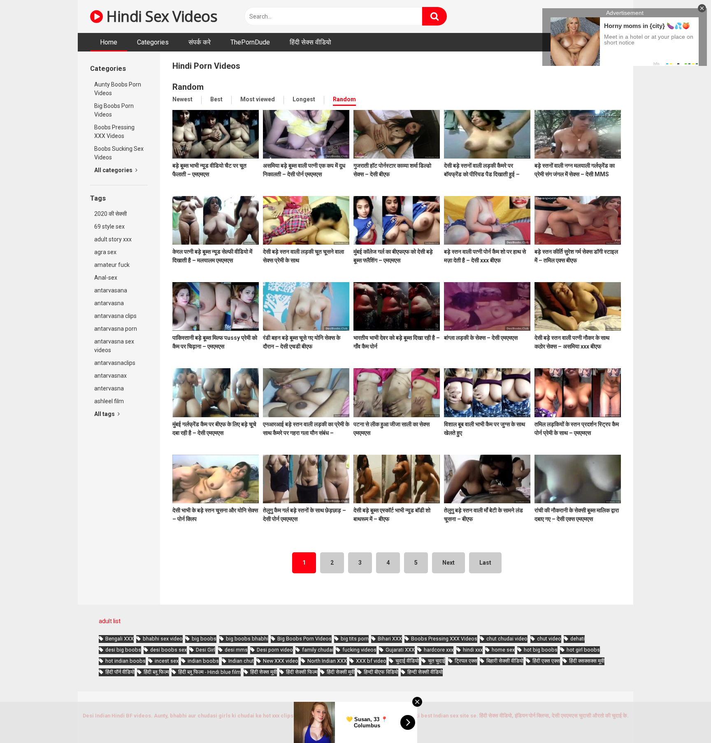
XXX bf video (371, 661)
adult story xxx (113, 239)
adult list (110, 621)
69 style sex (109, 226)
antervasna (109, 388)
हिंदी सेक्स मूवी (263, 672)
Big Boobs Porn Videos (114, 110)
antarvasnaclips (114, 363)
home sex (503, 650)
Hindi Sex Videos (160, 16)
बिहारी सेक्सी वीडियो (504, 661)
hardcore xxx (438, 650)
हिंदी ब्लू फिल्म (156, 672)
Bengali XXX (119, 639)
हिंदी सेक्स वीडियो (310, 42)
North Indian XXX (327, 661)
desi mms (236, 650)
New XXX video (280, 661)
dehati (577, 639)
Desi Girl (205, 650)
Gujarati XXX (400, 650)
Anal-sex (105, 277)
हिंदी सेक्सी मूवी (341, 672)
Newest (182, 99)
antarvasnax (110, 375)
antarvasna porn (115, 328)
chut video (549, 639)
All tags (105, 414)
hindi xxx (473, 650)
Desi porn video (275, 650)
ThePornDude (250, 42)
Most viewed (257, 99)
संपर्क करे (199, 42)
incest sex (167, 661)
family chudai (317, 650)
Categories (153, 42)
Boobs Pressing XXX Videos (114, 131)
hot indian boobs (125, 661)
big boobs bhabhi (247, 639)
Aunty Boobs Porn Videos (117, 88)
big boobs (204, 639)
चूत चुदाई (436, 661)
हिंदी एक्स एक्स (546, 661)
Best (216, 99)
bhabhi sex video (163, 639)
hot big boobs (541, 650)
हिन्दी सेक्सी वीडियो (425, 672)
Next (448, 562)
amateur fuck (112, 265)
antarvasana (110, 290)
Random (344, 99)
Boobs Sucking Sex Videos (119, 153)
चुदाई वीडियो (407, 661)
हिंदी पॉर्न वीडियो (120, 672)
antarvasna (109, 303)
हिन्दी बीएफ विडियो (381, 672)
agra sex (105, 252)
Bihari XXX (390, 639)
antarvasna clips (115, 316)
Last (485, 562)
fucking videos (359, 650)
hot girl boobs (583, 650)
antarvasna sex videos (114, 345)
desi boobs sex (168, 650)
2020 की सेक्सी (110, 213)
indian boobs (203, 661)
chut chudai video (506, 639)
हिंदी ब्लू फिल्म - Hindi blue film (209, 672)
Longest (304, 99)
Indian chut (241, 661)
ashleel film (109, 401)
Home (108, 42)
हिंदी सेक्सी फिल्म (302, 672)
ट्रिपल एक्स (466, 661)
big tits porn (355, 639)
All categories (114, 170)
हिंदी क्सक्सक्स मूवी (586, 661)
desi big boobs (123, 650)
